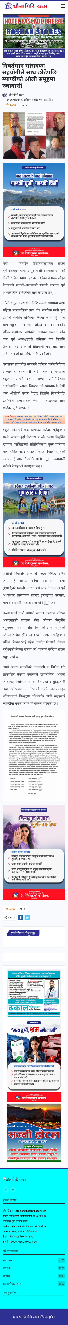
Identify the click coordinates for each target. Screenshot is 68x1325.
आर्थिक (6, 1276)
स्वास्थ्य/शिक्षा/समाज (12, 1283)
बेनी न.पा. (7, 1268)
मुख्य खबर (7, 1260)
